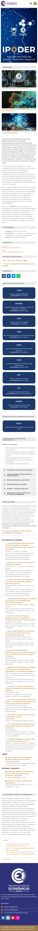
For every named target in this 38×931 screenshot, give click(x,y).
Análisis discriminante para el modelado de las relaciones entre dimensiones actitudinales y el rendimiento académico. (20, 669)
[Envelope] (8, 918)
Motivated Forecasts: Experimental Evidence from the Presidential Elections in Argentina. (20, 688)
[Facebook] (3, 918)
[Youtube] (13, 918)
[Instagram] (17, 918)
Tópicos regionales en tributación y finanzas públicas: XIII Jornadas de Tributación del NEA (19, 759)
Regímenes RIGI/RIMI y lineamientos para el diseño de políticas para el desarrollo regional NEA (19, 773)
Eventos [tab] (5, 840)
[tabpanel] (19, 849)
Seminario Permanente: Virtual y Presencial (15, 88)
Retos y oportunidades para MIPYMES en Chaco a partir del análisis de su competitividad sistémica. (19, 633)
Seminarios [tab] (6, 859)
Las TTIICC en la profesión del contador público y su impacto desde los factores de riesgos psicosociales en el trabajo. (20, 701)
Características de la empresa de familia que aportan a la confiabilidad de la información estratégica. (20, 600)
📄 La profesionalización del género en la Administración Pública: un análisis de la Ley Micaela (20, 726)
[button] (30, 3)
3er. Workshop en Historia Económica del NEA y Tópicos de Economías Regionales (19, 132)
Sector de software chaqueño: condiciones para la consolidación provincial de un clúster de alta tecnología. (20, 618)
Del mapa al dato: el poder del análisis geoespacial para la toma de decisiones (19, 110)
